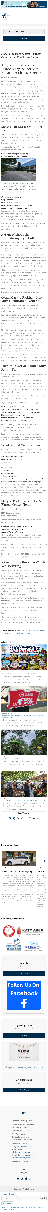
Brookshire (39, 1207)
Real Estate (20, 1207)
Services (13, 1207)
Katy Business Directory (20, 633)
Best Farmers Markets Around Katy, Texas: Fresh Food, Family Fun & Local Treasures (23, 800)
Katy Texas (30, 630)
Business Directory (8, 1194)
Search (24, 39)
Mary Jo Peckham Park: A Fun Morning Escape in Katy (15, 759)
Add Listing (7, 1203)
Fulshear (32, 1207)
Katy (23, 630)
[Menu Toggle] (24, 1169)
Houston (4, 1210)
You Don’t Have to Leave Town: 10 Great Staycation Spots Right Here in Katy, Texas (22, 674)
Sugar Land (11, 1210)
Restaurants (5, 1207)
